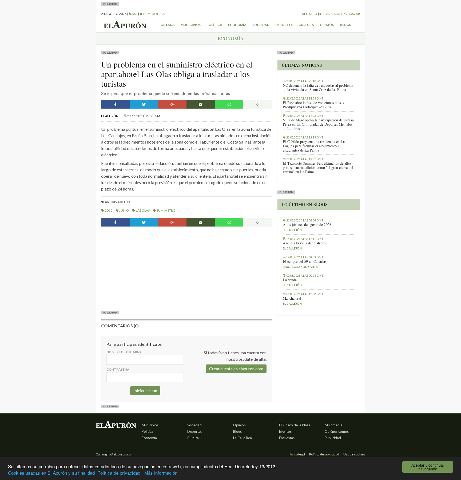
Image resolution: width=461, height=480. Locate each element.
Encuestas (287, 438)
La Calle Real (243, 438)
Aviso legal (297, 454)
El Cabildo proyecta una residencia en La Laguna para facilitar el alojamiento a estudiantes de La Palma (314, 146)
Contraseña (117, 369)
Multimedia (333, 425)
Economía (237, 25)
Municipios (191, 25)
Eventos (285, 431)
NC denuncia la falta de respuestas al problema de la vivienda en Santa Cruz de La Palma (318, 87)
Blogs (345, 25)
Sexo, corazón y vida (300, 266)
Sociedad (260, 25)
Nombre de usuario (123, 352)
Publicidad (333, 438)
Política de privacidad (118, 472)
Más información (160, 472)
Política (214, 25)
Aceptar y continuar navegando (427, 466)
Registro (309, 14)
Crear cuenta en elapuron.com (236, 368)
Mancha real (292, 298)
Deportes (284, 25)
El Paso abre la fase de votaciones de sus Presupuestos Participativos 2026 (313, 105)
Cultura (306, 25)
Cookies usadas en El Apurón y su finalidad (51, 472)
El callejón (292, 230)
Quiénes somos (337, 431)
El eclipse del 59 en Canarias (304, 261)
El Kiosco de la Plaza (294, 425)
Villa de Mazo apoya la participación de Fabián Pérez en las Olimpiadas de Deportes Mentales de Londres (318, 124)
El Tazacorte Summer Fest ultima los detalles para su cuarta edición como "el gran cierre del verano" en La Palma (318, 167)
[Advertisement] (186, 268)
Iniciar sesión (330, 14)
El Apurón (110, 116)
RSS (134, 14)
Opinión (327, 25)
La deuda (290, 280)
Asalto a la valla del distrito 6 (305, 243)
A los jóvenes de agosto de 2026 (307, 225)
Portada (166, 25)
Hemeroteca (154, 14)
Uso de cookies (354, 454)
